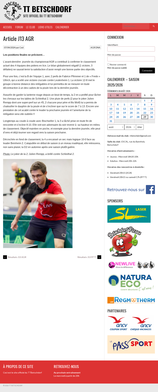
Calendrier (62, 27)
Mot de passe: (114, 54)
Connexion (147, 70)
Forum (19, 27)
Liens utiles (45, 27)
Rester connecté (118, 64)
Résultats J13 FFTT (88, 257)
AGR (93, 47)
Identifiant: (112, 45)
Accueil (7, 27)
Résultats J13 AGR (15, 257)
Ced (21, 47)
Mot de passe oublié (117, 67)
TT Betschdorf (47, 8)
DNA (98, 47)
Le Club (30, 27)
